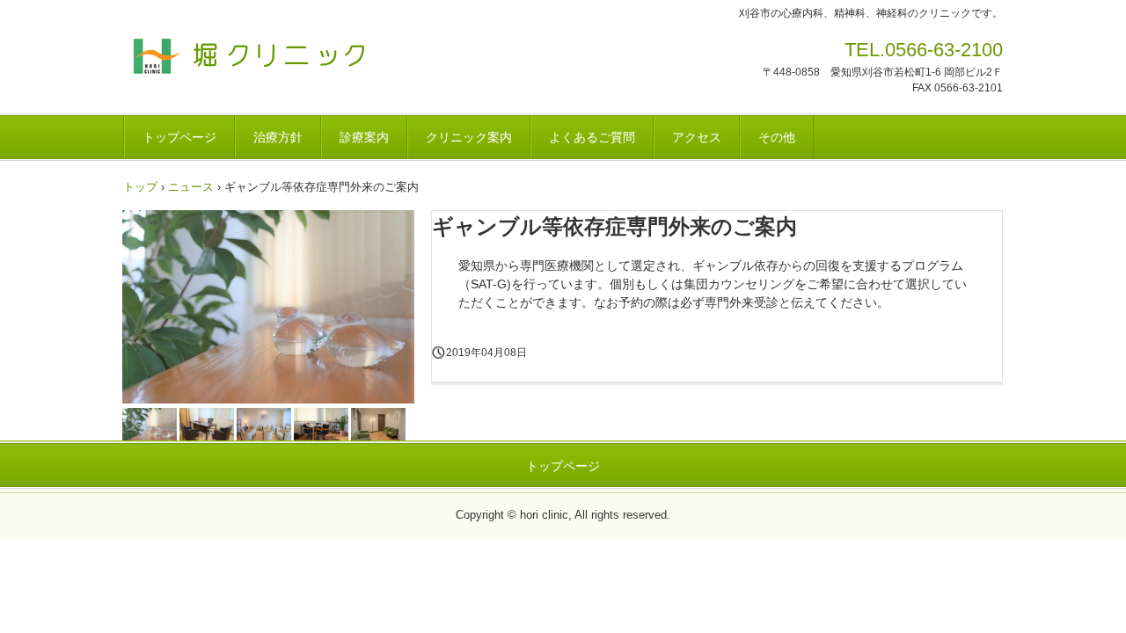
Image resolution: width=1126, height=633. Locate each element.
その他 (776, 137)
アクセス (696, 137)
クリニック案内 (469, 137)
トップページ (179, 137)
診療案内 (364, 137)
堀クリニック (246, 55)
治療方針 (278, 137)
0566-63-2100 (944, 50)
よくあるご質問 (592, 137)
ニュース (191, 186)
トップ (140, 186)
